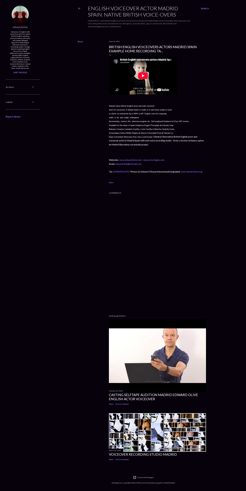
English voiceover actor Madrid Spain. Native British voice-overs (133, 11)
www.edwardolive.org (191, 171)
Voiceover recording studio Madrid (143, 454)
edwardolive (20, 27)
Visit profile (20, 72)
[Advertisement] (157, 288)
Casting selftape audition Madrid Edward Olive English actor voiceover (153, 397)
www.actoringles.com (154, 159)
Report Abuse (13, 116)
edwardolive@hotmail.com (128, 163)
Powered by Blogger (146, 477)
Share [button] (80, 41)
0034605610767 (121, 171)
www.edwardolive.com (130, 159)
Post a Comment (122, 404)
